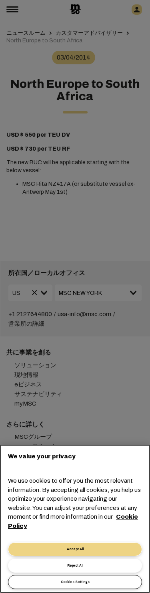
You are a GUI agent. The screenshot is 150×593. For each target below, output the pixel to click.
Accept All (75, 549)
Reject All (75, 565)
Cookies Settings (75, 582)
